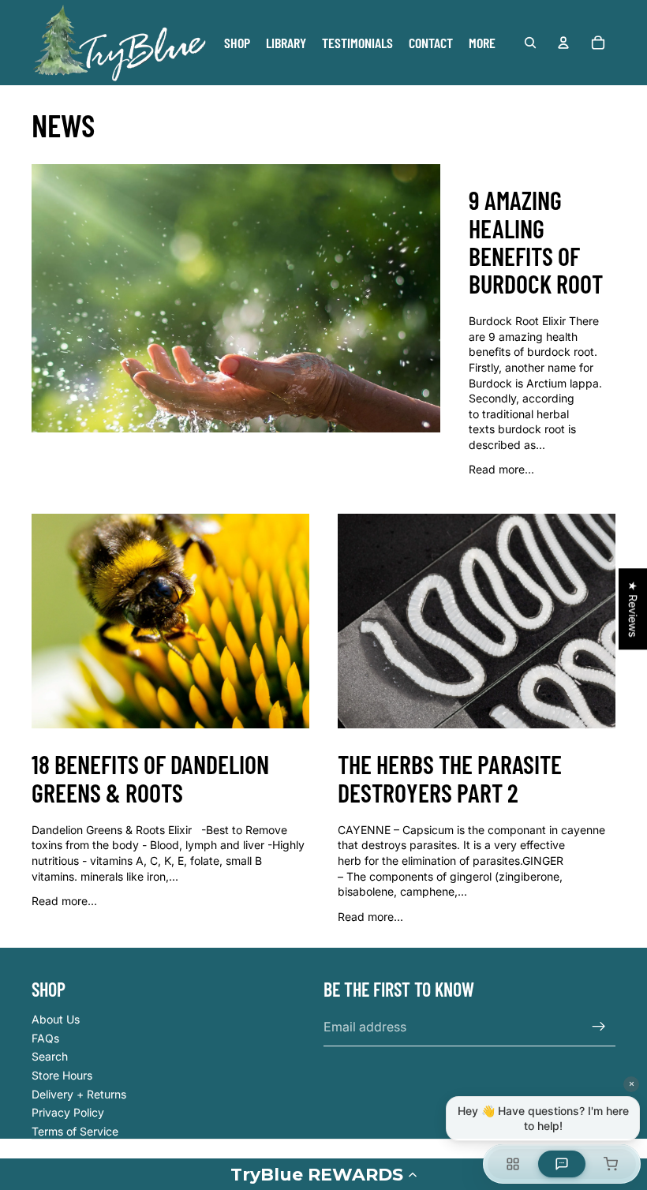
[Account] (563, 42)
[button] (323, 1174)
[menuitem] (482, 42)
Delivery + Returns (79, 1094)
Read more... (501, 469)
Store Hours (62, 1075)
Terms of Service (75, 1131)
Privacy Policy (68, 1112)
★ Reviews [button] (633, 609)
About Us (56, 1019)
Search (50, 1056)
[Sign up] (598, 1026)
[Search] (530, 42)
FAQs (45, 1038)
